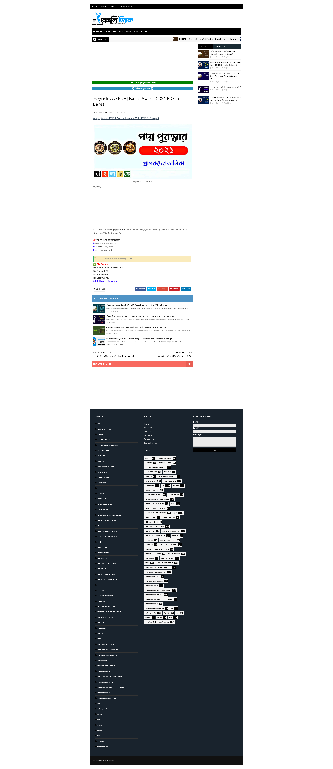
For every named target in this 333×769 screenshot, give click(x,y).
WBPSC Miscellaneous (236, 39)
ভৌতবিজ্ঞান (99, 725)
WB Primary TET (103, 623)
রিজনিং (98, 736)
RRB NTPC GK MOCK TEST (106, 574)
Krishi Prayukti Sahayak (106, 520)
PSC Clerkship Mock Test (107, 537)
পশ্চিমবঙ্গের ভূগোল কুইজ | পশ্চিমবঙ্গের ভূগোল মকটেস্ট (225, 87)
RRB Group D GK (103, 558)
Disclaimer (148, 435)
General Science (103, 477)
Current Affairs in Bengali (107, 445)
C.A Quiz (100, 434)
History (163, 39)
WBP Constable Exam (105, 644)
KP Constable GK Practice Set (109, 515)
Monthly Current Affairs (107, 531)
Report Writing (103, 553)
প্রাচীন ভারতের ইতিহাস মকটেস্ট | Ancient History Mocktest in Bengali (193, 39)
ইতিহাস (128, 31)
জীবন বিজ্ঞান (100, 714)
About (103, 6)
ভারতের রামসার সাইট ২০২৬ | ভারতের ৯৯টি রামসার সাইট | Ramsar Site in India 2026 (137, 327)
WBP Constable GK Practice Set (109, 650)
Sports (100, 585)
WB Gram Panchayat (105, 617)
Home (94, 6)
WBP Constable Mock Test (107, 655)
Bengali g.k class (104, 429)
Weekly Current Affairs (106, 698)
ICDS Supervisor (103, 499)
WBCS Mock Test (103, 633)
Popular (220, 46)
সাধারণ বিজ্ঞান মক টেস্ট (102, 747)
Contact (113, 6)
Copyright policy (150, 443)
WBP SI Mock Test (104, 660)
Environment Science (105, 467)
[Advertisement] (142, 62)
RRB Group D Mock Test (106, 563)
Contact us (148, 432)
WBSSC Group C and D (105, 682)
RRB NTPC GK (102, 569)
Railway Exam (102, 547)
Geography (101, 483)
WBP (99, 639)
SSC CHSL (101, 590)
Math (99, 526)
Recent (205, 46)
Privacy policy (126, 6)
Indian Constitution (105, 504)
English (100, 461)
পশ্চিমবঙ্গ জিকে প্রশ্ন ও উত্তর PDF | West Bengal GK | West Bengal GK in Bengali (141, 316)
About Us (148, 428)
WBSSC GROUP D (103, 693)
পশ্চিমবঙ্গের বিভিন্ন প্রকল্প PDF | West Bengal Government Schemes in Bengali (139, 338)
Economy (101, 456)
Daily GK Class (103, 450)
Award (100, 423)
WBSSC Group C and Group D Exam (110, 687)
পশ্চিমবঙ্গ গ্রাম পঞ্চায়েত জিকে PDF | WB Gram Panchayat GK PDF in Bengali (137, 305)
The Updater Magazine (106, 607)
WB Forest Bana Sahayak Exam (109, 612)
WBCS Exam (101, 628)
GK (114, 31)
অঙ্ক (98, 703)
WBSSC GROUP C (103, 671)
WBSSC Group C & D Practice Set (110, 676)
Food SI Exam (102, 472)
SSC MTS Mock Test (105, 596)
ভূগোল (136, 31)
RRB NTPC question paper (107, 580)
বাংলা (121, 31)
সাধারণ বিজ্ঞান (100, 741)
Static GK (101, 601)
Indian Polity (102, 510)
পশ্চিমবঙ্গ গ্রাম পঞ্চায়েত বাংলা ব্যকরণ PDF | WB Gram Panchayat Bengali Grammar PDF (224, 76)
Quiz (107, 31)
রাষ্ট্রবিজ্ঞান (99, 730)
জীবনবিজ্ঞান (144, 31)
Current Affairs (103, 440)
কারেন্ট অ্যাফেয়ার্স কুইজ (102, 709)
